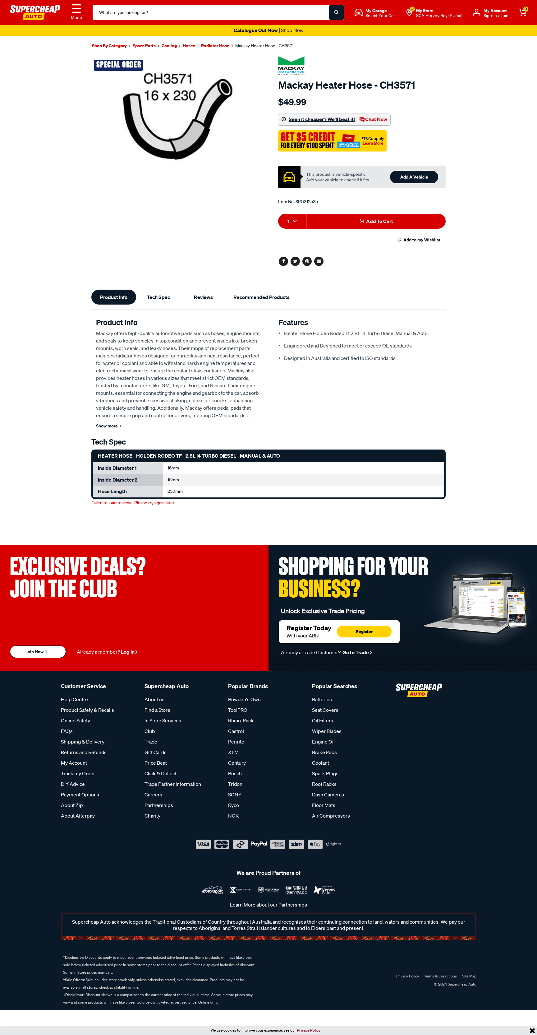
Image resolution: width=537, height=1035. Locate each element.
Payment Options (80, 794)
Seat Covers (325, 710)
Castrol (236, 731)
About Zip (72, 805)
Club (150, 731)
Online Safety (75, 720)
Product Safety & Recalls (87, 710)
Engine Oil (323, 742)
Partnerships (159, 805)
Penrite (236, 742)
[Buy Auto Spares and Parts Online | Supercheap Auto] (35, 12)
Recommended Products (261, 297)
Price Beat (156, 763)
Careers (153, 794)
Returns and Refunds (84, 752)
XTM (233, 752)
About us (154, 699)
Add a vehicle (414, 177)
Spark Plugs (325, 773)
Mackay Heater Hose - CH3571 (264, 46)
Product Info (113, 297)
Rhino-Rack (241, 720)
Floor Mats (323, 805)
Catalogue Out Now (269, 30)
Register (364, 631)
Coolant (320, 763)
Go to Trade (355, 652)
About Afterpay (78, 816)
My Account (74, 763)
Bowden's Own (244, 699)
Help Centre (74, 699)
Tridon (235, 784)
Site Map (469, 976)
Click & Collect (161, 773)
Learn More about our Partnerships (268, 905)
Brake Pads (324, 752)
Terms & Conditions (440, 976)
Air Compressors (331, 816)
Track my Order (78, 773)
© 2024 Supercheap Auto (454, 984)
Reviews (203, 297)
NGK (233, 816)
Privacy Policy (308, 1030)
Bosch (235, 773)
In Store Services (163, 720)
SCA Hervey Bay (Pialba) (439, 15)
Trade (151, 742)
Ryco (233, 805)
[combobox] (292, 221)
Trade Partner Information (173, 784)
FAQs (67, 731)
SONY (234, 794)
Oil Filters (322, 720)
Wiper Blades (327, 731)
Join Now (35, 652)
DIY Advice (73, 784)
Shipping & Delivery (82, 742)
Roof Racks (324, 784)
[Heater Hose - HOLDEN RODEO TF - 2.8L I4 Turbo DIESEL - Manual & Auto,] (177, 115)
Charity (152, 816)
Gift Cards (156, 752)
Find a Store (157, 710)
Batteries (322, 699)
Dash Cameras (328, 794)
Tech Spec (158, 297)
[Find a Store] (409, 12)
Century (237, 763)
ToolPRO (237, 710)
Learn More (373, 143)
